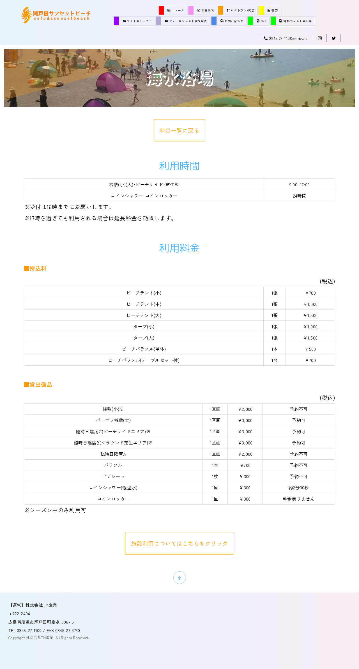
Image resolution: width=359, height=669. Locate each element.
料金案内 (207, 10)
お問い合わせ (233, 21)
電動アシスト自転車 (297, 21)
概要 (274, 10)
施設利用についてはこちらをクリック (179, 543)
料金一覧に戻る (179, 130)
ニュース (178, 10)
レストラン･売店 (242, 10)
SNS (263, 21)
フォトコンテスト (139, 21)
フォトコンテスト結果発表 (188, 21)
